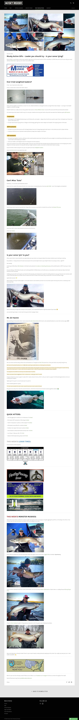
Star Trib (41, 362)
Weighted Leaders (39, 147)
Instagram (45, 675)
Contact (49, 8)
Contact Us (74, 718)
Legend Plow (47, 554)
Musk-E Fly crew (57, 207)
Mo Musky (20, 266)
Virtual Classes (19, 8)
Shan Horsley (14, 623)
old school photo (34, 321)
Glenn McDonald (45, 589)
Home (5, 8)
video (31, 417)
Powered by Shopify (16, 718)
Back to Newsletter (40, 691)
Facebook (38, 675)
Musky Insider (10, 718)
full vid (13, 150)
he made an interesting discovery (43, 266)
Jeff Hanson (67, 112)
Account (73, 8)
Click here (13, 60)
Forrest (13, 230)
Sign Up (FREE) (29, 8)
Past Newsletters (39, 8)
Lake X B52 (48, 186)
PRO (11, 8)
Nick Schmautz (18, 521)
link (31, 430)
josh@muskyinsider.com (26, 678)
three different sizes (39, 109)
